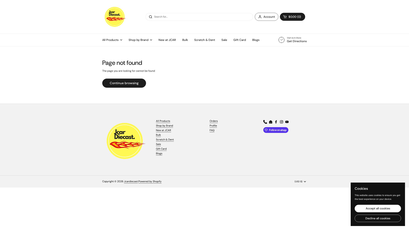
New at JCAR (163, 130)
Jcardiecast (131, 181)
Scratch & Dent (165, 139)
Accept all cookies (378, 208)
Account (269, 17)
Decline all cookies (377, 218)
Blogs (159, 153)
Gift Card (161, 148)
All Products (163, 121)
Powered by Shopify (150, 181)
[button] (292, 17)
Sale (158, 144)
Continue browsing (124, 83)
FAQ (212, 130)
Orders (214, 121)
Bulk (158, 135)
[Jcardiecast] (114, 17)
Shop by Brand (164, 125)
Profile (213, 125)
